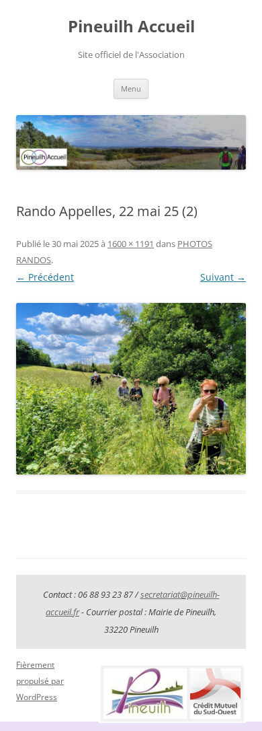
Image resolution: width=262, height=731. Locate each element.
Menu (131, 88)
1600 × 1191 (130, 244)
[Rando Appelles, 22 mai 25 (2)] (131, 388)
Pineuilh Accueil (131, 26)
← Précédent (45, 277)
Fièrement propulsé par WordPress (40, 681)
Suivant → (223, 277)
